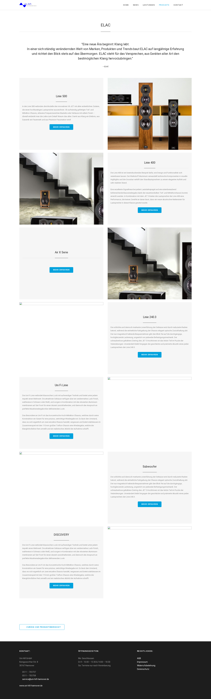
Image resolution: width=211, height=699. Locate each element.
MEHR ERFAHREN (61, 127)
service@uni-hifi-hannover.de (35, 679)
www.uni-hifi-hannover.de (30, 685)
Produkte (164, 5)
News (136, 5)
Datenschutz (143, 669)
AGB (139, 658)
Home (126, 5)
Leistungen (149, 5)
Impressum (142, 662)
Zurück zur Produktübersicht (43, 627)
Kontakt (178, 5)
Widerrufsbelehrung (146, 665)
